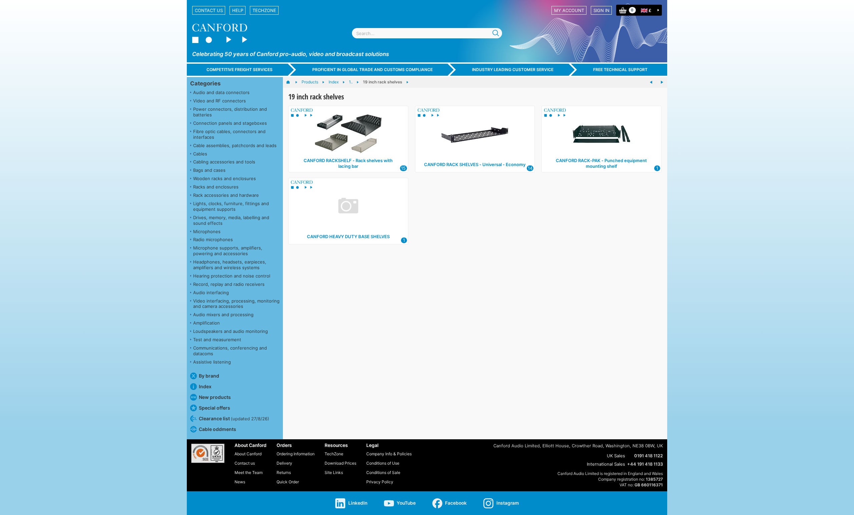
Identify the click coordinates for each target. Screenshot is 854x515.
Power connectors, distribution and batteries (230, 111)
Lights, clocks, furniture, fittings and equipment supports (231, 206)
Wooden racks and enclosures (224, 178)
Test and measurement (217, 339)
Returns (284, 472)
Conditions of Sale (383, 472)
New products (215, 397)
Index (205, 386)
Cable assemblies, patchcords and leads (235, 145)
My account (569, 10)
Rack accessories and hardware (226, 195)
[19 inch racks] (651, 82)
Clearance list (234, 418)
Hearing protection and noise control (231, 276)
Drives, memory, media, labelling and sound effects (231, 220)
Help (237, 10)
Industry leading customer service (512, 69)
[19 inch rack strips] (662, 82)
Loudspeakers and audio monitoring (230, 331)
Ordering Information (296, 453)
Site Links (334, 472)
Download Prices (340, 463)
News (240, 481)
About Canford (248, 453)
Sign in (601, 10)
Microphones (207, 231)
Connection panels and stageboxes (230, 123)
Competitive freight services (239, 69)
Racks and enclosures (216, 186)
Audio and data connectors (221, 92)
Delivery (284, 463)
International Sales (606, 464)
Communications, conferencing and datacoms (230, 350)
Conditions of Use (382, 463)
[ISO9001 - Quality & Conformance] (208, 453)
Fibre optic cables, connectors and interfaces (229, 134)
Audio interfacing (211, 292)
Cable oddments (217, 429)
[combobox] (427, 33)
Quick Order (288, 481)
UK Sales (616, 455)
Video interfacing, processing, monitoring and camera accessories (236, 303)
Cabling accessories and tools (224, 161)
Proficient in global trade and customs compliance (372, 69)
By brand (209, 376)
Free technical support (620, 69)
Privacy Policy (379, 481)
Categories (205, 83)
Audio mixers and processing (223, 314)
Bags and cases (209, 170)
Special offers (214, 408)
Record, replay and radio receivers (229, 284)
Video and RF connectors (219, 100)
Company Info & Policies (389, 453)
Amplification (206, 323)
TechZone (264, 10)
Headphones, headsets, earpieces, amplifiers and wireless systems (229, 264)
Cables (200, 153)
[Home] (291, 82)
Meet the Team (249, 472)
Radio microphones (213, 239)
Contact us (209, 10)
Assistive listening (212, 362)
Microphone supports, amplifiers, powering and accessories (227, 250)
